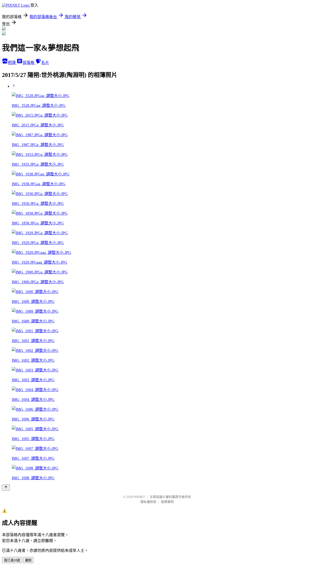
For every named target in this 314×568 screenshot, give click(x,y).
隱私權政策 (148, 502)
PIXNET (139, 497)
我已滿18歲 (12, 560)
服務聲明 (167, 502)
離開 (28, 560)
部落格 (29, 63)
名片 (45, 63)
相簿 (12, 63)
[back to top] (6, 487)
